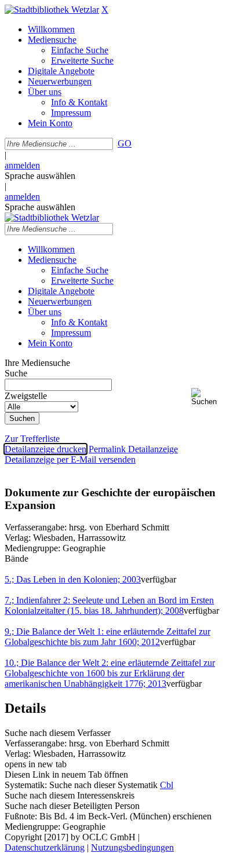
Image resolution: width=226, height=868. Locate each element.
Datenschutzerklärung (45, 847)
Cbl (166, 785)
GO (125, 143)
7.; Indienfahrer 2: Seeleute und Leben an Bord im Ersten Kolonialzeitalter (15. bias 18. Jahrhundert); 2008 (109, 605)
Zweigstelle (26, 396)
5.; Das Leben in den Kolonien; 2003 (73, 579)
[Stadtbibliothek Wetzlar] (52, 9)
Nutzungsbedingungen (132, 847)
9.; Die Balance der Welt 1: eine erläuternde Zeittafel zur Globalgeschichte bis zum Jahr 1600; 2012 (107, 637)
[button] (206, 397)
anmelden (22, 165)
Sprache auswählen (40, 176)
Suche (16, 373)
